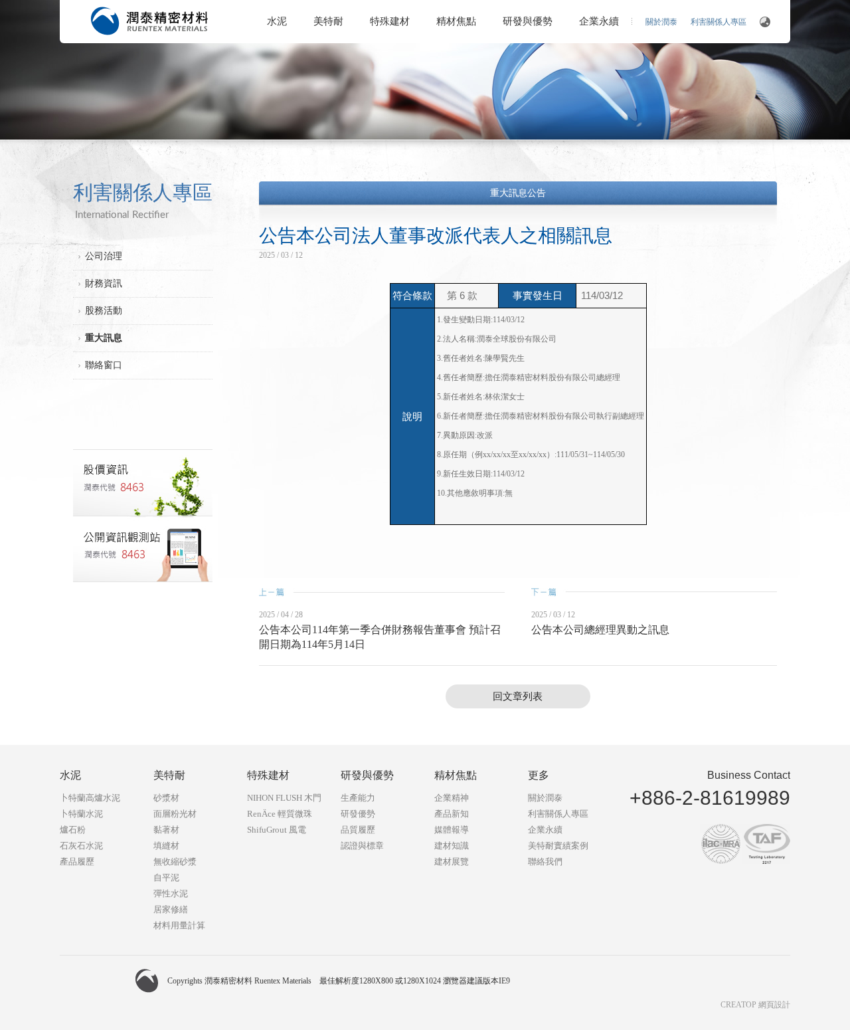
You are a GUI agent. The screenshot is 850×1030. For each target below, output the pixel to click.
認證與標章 (362, 846)
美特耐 (328, 21)
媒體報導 (451, 830)
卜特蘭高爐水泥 (90, 798)
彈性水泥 (170, 893)
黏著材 (166, 830)
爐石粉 (73, 830)
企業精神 (451, 798)
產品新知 (451, 814)
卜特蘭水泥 (81, 814)
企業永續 (599, 21)
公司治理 (103, 256)
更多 (538, 775)
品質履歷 (358, 830)
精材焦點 (456, 21)
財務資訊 (103, 283)
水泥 (277, 21)
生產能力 (358, 798)
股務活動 (103, 311)
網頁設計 (774, 1004)
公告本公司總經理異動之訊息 (600, 629)
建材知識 (451, 846)
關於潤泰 (661, 22)
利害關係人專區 (718, 22)
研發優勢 (358, 814)
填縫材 (166, 846)
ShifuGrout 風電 (276, 830)
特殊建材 (390, 21)
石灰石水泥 (81, 846)
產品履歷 (77, 862)
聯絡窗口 (103, 365)
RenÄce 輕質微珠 (279, 814)
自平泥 (166, 877)
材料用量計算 (179, 925)
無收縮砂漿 (175, 862)
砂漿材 (166, 798)
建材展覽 (451, 862)
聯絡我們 (545, 862)
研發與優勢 (527, 21)
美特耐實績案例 (558, 846)
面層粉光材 (175, 814)
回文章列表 (518, 696)
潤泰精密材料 (149, 21)
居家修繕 (170, 909)
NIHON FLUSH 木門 (284, 798)
